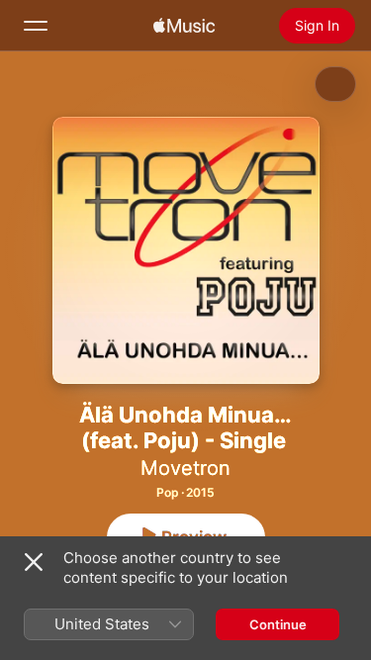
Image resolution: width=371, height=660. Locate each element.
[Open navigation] (35, 25)
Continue (278, 624)
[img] (184, 26)
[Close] (34, 562)
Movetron (185, 468)
